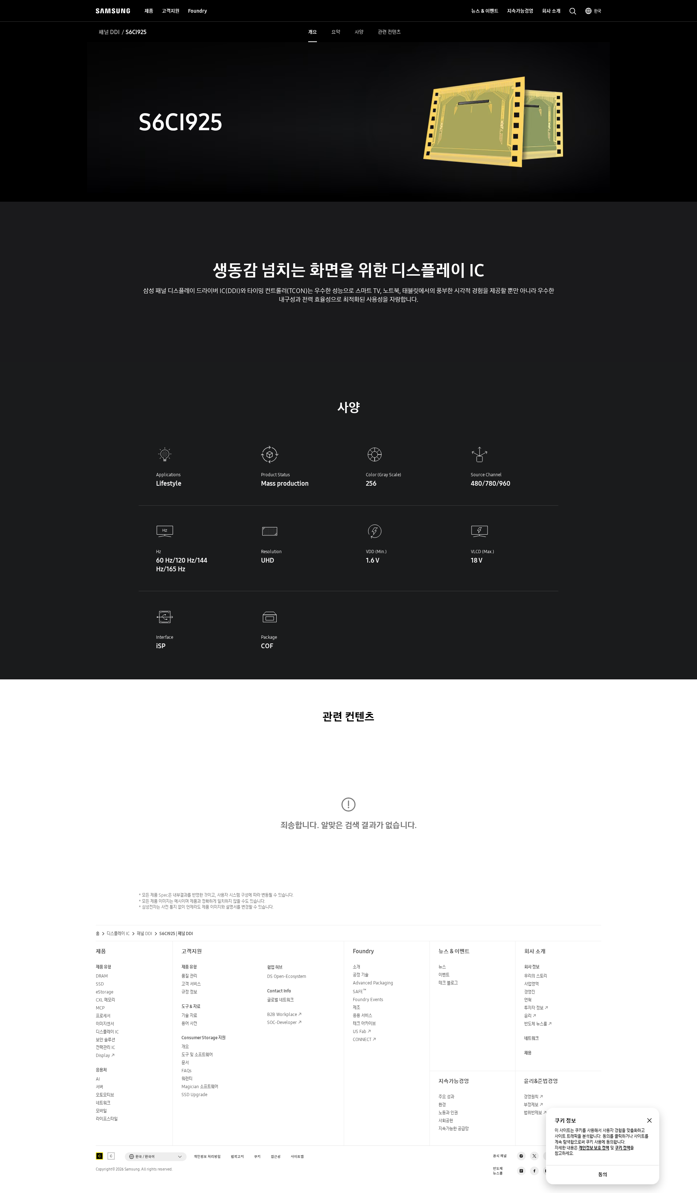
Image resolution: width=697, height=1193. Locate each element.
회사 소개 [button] (551, 11)
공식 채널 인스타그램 (521, 1156)
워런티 (187, 1078)
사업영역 (531, 984)
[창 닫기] (649, 1120)
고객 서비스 (191, 984)
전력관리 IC (105, 1047)
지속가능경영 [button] (520, 11)
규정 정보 (189, 992)
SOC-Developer (282, 1022)
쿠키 (257, 1156)
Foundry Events (368, 999)
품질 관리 (189, 976)
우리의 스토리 (535, 976)
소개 (356, 967)
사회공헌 (446, 1121)
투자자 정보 (533, 1008)
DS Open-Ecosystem (286, 976)
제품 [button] (148, 11)
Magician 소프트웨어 (200, 1086)
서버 (99, 1087)
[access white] (111, 1156)
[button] (156, 1156)
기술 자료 (189, 1015)
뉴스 (442, 967)
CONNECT (362, 1039)
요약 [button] (335, 32)
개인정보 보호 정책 (594, 1148)
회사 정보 (531, 967)
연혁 (527, 1000)
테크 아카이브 (364, 1023)
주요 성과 (446, 1097)
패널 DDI (109, 32)
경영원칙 (531, 1097)
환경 (442, 1105)
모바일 (101, 1111)
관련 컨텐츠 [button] (389, 32)
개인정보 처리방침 (207, 1156)
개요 (185, 1047)
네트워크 (103, 1103)
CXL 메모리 (105, 1000)
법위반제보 (533, 1113)
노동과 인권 (448, 1113)
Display (103, 1055)
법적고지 (237, 1156)
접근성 (276, 1156)
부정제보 (531, 1105)
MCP (100, 1008)
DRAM (102, 976)
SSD (100, 984)
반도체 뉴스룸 (535, 1024)
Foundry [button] (197, 11)
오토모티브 (105, 1095)
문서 (185, 1063)
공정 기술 (360, 975)
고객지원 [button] (170, 11)
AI (98, 1079)
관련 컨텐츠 (348, 716)
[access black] (99, 1156)
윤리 (527, 1016)
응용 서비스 (362, 1015)
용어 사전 (189, 1023)
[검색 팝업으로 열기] (572, 11)
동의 (602, 1174)
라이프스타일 (107, 1119)
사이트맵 (297, 1156)
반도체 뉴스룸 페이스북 (534, 1171)
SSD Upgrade (194, 1094)
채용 (527, 1053)
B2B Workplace (282, 1014)
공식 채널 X (534, 1156)
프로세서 (103, 1016)
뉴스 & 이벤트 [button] (484, 11)
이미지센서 (105, 1024)
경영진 (529, 992)
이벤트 (444, 975)
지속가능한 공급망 (454, 1129)
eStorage (104, 992)
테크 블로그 (448, 983)
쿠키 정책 (622, 1148)
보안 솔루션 (105, 1040)
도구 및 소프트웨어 (197, 1055)
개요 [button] (312, 32)
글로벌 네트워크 (280, 1000)
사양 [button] (359, 32)
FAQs (186, 1070)
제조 (356, 1007)
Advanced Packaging (373, 983)
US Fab (359, 1031)
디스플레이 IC (118, 934)
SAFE (359, 991)
